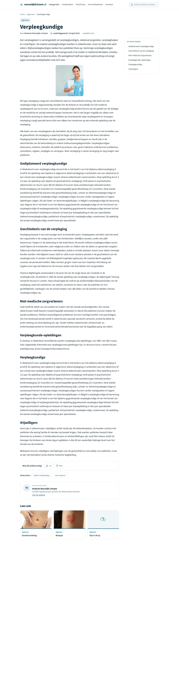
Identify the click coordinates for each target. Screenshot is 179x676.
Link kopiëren (60, 475)
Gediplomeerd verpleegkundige (141, 46)
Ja (50, 465)
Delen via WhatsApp (42, 475)
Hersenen (109, 4)
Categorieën (54, 4)
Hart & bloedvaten (95, 4)
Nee (60, 465)
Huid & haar (80, 4)
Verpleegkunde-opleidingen (139, 60)
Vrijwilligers (133, 69)
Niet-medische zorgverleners (139, 55)
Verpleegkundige (135, 64)
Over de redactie (38, 495)
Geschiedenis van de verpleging (141, 51)
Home (22, 14)
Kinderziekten (67, 4)
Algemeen (31, 14)
